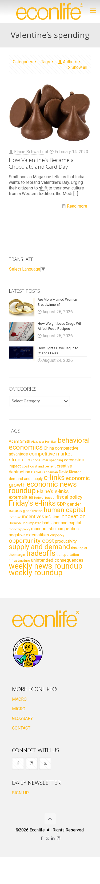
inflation (52, 516)
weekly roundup (35, 572)
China (49, 448)
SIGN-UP (20, 792)
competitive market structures (40, 457)
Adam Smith (19, 441)
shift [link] (43, 188)
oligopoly (57, 535)
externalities (21, 497)
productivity (66, 541)
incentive (15, 517)
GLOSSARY (22, 718)
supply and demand (39, 547)
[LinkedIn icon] (53, 838)
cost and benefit (43, 466)
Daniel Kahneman (44, 472)
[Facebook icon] (42, 838)
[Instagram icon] (59, 838)
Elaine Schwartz (29, 151)
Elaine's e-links (53, 491)
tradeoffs (40, 553)
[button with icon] (18, 764)
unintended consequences (57, 560)
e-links (54, 477)
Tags (45, 61)
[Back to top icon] (50, 818)
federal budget (44, 498)
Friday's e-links (32, 503)
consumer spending (48, 460)
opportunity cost (31, 540)
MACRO (19, 699)
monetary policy (19, 529)
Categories (23, 61)
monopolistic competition (55, 528)
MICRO (18, 708)
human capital (64, 510)
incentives (33, 516)
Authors (70, 61)
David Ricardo (70, 472)
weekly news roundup (45, 565)
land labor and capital (61, 522)
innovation (73, 516)
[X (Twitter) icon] (47, 838)
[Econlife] (50, 11)
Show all (79, 67)
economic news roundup (43, 487)
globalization (33, 511)
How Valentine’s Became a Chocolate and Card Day (41, 163)
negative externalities (29, 534)
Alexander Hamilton (44, 441)
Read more (77, 206)
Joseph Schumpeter (25, 523)
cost (25, 466)
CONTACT (21, 728)
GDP (61, 504)
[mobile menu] (92, 10)
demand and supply (26, 478)
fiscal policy (69, 497)
